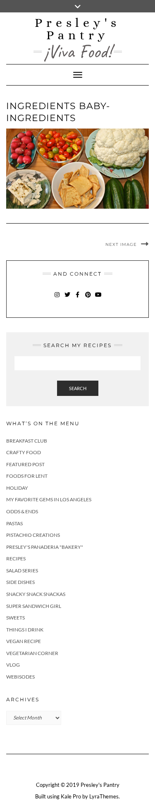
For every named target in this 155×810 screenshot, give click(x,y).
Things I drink (24, 630)
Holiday (17, 488)
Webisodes (20, 677)
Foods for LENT (27, 476)
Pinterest (88, 298)
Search (77, 388)
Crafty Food (23, 452)
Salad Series (22, 570)
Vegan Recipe (23, 641)
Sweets (15, 618)
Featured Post (25, 464)
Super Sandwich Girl (33, 606)
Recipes (16, 558)
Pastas (14, 523)
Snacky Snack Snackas (35, 594)
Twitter (67, 298)
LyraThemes (104, 796)
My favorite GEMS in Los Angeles (48, 499)
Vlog (13, 665)
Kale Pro (71, 796)
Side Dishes (20, 582)
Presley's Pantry (77, 29)
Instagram (57, 298)
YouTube (98, 298)
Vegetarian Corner (32, 653)
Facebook (77, 298)
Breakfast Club (26, 441)
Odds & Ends (22, 511)
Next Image (121, 244)
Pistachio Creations (33, 535)
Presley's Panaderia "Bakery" (44, 547)
